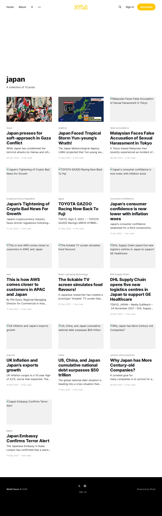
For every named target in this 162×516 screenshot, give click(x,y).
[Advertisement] (81, 37)
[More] (39, 7)
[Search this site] (120, 6)
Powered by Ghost (146, 489)
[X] (79, 486)
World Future (12, 489)
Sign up (83, 492)
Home (10, 7)
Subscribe (146, 7)
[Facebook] (85, 486)
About (22, 7)
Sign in (130, 7)
